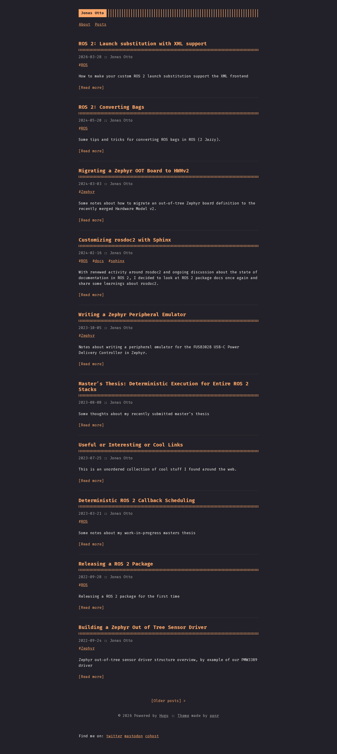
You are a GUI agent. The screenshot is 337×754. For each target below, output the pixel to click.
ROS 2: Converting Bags (111, 107)
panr (214, 715)
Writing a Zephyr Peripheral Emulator (132, 314)
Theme (183, 715)
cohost (152, 736)
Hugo (163, 715)
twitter (114, 736)
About (84, 24)
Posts (100, 24)
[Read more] (91, 87)
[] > (168, 700)
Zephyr (88, 191)
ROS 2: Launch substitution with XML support (143, 44)
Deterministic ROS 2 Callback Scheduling (137, 500)
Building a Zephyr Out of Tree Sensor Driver (143, 627)
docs (99, 261)
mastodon (133, 736)
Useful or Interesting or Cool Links (131, 445)
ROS (84, 65)
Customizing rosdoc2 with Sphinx (125, 240)
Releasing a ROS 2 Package (116, 564)
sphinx (117, 261)
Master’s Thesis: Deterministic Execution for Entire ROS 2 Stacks (164, 387)
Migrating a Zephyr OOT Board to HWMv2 (134, 171)
